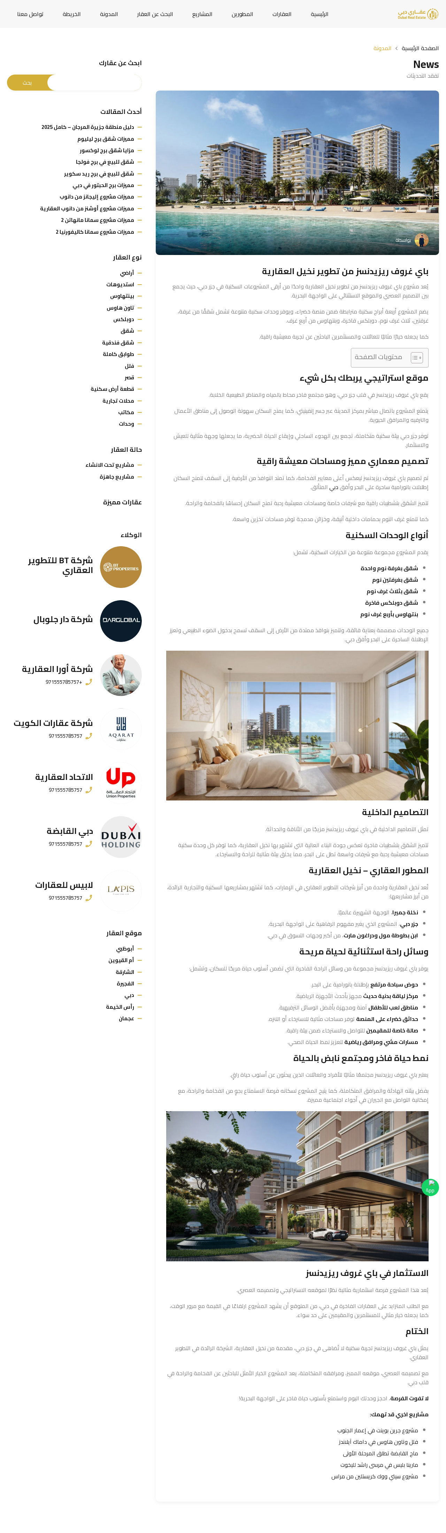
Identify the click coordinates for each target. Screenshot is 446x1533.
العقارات (282, 14)
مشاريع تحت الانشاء (109, 465)
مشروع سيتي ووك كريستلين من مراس (374, 1476)
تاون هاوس (120, 308)
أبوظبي (125, 949)
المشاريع (202, 14)
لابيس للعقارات (64, 885)
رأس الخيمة (120, 1007)
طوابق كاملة (118, 354)
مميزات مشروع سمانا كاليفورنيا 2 (95, 232)
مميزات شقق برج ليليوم (105, 139)
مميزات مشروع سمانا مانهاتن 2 (97, 220)
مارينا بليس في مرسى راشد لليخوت (379, 1465)
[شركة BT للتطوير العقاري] (121, 567)
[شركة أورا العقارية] (121, 675)
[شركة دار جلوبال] (121, 621)
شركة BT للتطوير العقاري (60, 565)
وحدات (126, 424)
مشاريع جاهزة (117, 477)
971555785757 (65, 736)
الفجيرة (125, 983)
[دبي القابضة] (121, 837)
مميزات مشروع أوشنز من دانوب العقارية (87, 208)
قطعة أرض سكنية (112, 389)
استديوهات (120, 284)
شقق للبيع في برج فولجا (105, 162)
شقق (127, 331)
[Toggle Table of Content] (413, 358)
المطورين (242, 14)
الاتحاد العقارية (64, 777)
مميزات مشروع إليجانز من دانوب (97, 197)
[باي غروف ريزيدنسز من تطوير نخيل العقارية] (297, 173)
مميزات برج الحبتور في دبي (103, 185)
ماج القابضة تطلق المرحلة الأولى (380, 1453)
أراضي (127, 273)
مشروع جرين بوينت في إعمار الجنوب (377, 1430)
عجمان (126, 1018)
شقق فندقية (118, 343)
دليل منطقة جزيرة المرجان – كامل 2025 (87, 127)
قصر (129, 377)
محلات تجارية (118, 401)
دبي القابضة (70, 831)
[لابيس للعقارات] (121, 891)
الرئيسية (320, 14)
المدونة (109, 14)
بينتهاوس (122, 296)
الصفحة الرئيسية (420, 48)
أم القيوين (121, 960)
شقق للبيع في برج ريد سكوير (99, 174)
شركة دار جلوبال (63, 619)
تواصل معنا (30, 14)
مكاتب (126, 412)
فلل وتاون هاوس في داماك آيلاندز (378, 1442)
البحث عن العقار (155, 14)
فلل (129, 366)
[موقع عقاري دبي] (418, 13)
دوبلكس (123, 319)
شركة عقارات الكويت (53, 723)
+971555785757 (64, 682)
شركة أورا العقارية (57, 669)
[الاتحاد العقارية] (121, 783)
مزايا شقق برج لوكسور (107, 150)
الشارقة (125, 972)
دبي (333, 487)
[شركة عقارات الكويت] (121, 729)
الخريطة (72, 14)
